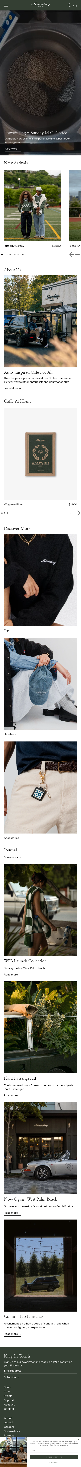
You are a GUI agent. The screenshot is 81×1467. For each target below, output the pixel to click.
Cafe (7, 1391)
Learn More (11, 388)
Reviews (9, 1435)
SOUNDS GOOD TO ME (54, 1457)
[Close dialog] (78, 1439)
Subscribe (10, 1377)
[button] (70, 5)
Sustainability (12, 1431)
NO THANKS (54, 1462)
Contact (9, 1409)
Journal (8, 1422)
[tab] (2, 254)
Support (9, 1400)
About (8, 1418)
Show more (11, 857)
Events (8, 1396)
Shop (7, 1387)
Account (9, 1404)
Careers (9, 1426)
